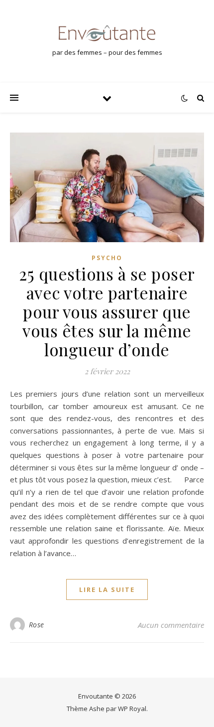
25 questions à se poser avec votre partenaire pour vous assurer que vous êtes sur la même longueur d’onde (107, 311)
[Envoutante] (107, 33)
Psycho (107, 258)
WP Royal (132, 708)
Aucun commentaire (171, 625)
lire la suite (107, 589)
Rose (36, 624)
